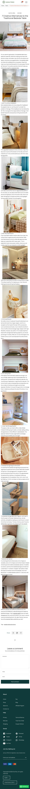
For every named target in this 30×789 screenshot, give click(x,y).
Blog (17, 702)
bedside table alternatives (10, 624)
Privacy (5, 717)
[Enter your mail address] (25, 757)
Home (2, 5)
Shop (4, 702)
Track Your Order (20, 720)
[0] (21, 2)
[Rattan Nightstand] (15, 85)
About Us (5, 705)
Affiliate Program (20, 705)
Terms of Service (20, 717)
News (7, 5)
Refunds (5, 720)
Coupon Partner (20, 724)
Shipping (5, 724)
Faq (16, 699)
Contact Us (6, 709)
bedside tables (17, 613)
